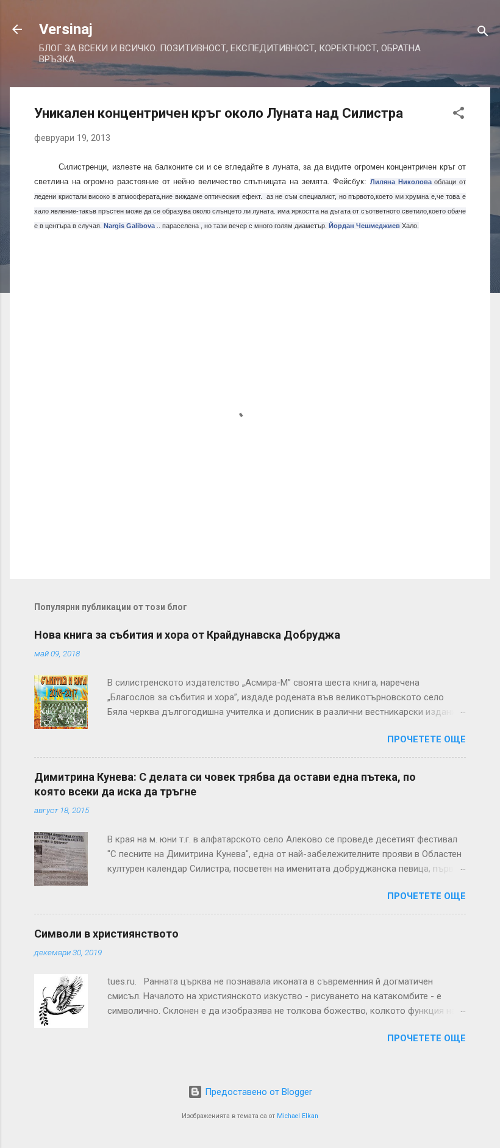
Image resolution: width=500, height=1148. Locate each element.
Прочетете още (426, 739)
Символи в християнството (106, 933)
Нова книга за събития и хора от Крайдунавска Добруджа (187, 634)
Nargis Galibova (129, 225)
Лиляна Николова (401, 181)
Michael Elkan (297, 1116)
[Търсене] (483, 33)
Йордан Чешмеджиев (364, 225)
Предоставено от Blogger (257, 1091)
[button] (458, 115)
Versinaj (66, 29)
